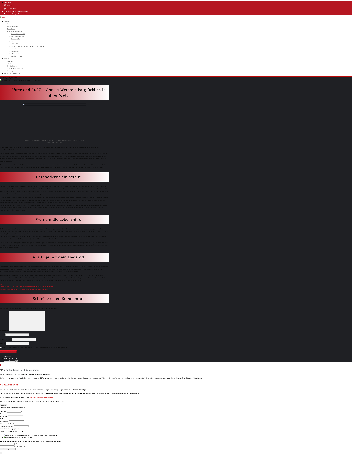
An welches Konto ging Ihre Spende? (12, 431)
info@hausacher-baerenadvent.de (16, 11)
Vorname (3, 411)
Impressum (7, 356)
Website (2, 343)
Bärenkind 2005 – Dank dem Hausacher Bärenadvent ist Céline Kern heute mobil (26, 287)
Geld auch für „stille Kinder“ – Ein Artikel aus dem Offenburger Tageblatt (24, 289)
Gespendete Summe (7, 426)
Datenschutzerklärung (11, 358)
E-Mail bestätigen (20, 446)
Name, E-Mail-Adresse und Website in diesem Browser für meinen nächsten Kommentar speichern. (34, 348)
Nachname (4, 416)
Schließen (3, 405)
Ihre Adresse (4, 421)
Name (2, 335)
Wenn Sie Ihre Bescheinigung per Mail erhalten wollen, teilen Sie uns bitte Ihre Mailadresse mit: (31, 441)
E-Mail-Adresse (5, 339)
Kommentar (4, 331)
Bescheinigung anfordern (8, 449)
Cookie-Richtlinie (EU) (11, 361)
